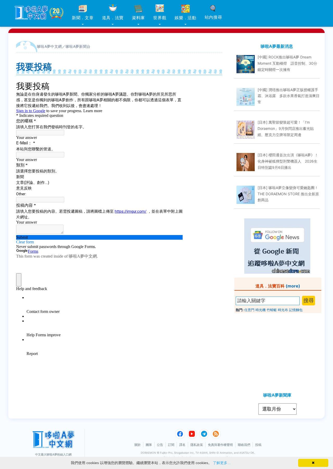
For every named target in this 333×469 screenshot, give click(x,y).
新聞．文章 (83, 17)
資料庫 (138, 17)
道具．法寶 (113, 17)
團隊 (149, 445)
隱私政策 (196, 445)
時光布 (283, 310)
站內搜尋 (213, 17)
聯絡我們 (244, 445)
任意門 (249, 310)
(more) (293, 286)
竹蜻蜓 (272, 310)
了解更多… (222, 463)
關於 (138, 445)
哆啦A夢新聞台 (78, 46)
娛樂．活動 (185, 17)
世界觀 (159, 17)
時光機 (260, 310)
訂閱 (171, 445)
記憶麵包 (296, 310)
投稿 (258, 445)
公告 (160, 445)
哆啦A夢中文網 (49, 46)
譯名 (182, 445)
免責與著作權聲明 (220, 445)
